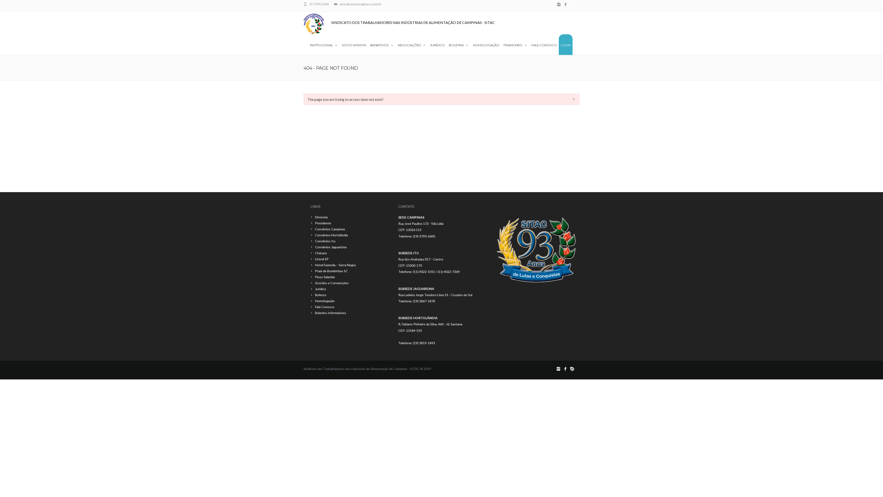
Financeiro (513, 45)
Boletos (320, 295)
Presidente (323, 223)
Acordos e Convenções (332, 283)
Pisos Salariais (325, 277)
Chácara (321, 253)
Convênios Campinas (330, 229)
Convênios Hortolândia (331, 235)
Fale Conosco (544, 45)
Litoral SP (322, 259)
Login (566, 45)
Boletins (456, 45)
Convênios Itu (325, 241)
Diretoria (321, 217)
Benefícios (379, 45)
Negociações (409, 45)
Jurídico (437, 45)
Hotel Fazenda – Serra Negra (335, 265)
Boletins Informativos (330, 313)
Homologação (486, 45)
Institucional (321, 45)
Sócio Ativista (354, 45)
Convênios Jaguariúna (331, 247)
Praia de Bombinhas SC (331, 271)
